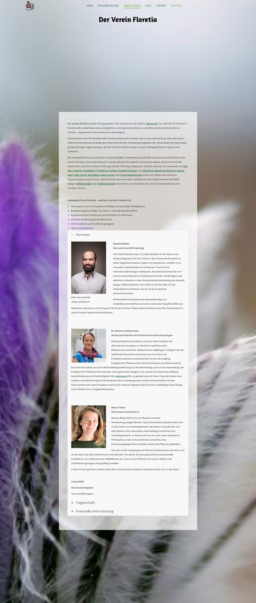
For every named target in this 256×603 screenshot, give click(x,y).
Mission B (152, 124)
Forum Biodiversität (131, 175)
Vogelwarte (89, 171)
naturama (120, 376)
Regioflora (93, 175)
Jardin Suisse (107, 175)
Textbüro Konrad (106, 184)
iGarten (78, 171)
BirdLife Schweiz (128, 171)
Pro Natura (102, 171)
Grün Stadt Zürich (77, 175)
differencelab (84, 184)
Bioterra (113, 171)
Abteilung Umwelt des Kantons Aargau (163, 171)
